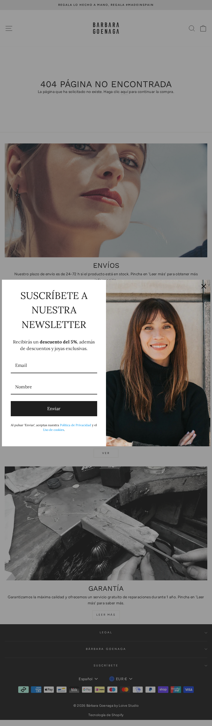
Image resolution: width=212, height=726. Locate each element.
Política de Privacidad (75, 425)
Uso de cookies (53, 430)
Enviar (53, 408)
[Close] (203, 286)
